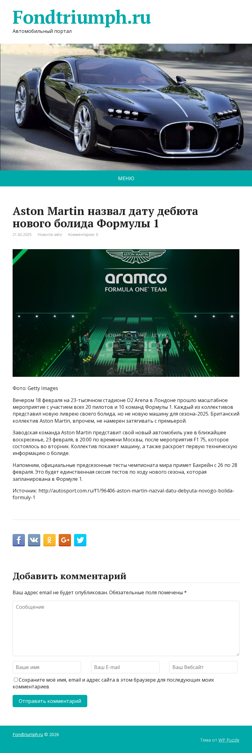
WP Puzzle (229, 740)
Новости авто (50, 234)
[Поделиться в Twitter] (80, 540)
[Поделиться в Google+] (65, 540)
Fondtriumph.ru (82, 17)
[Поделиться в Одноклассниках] (49, 540)
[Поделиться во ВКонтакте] (34, 540)
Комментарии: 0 (83, 234)
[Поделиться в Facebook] (19, 540)
